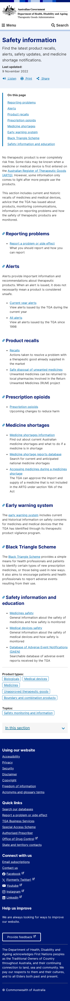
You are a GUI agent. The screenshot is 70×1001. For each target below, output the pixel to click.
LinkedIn (13, 897)
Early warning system (22, 132)
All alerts (16, 318)
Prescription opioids (21, 120)
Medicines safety (22, 613)
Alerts (11, 108)
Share (45, 78)
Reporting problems (21, 102)
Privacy (7, 762)
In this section (17, 728)
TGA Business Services (18, 821)
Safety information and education (31, 144)
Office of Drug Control (19, 839)
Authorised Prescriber (17, 833)
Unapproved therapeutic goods (26, 691)
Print (28, 78)
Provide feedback (20, 938)
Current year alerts (23, 303)
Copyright (9, 780)
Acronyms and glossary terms (23, 792)
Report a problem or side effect (32, 243)
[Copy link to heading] (4, 234)
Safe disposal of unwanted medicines (36, 369)
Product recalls (18, 114)
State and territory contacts (22, 845)
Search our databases (17, 809)
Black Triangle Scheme (23, 138)
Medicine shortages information (32, 435)
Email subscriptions (16, 862)
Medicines (11, 685)
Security (8, 768)
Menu (10, 25)
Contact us (10, 868)
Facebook (14, 874)
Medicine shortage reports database (35, 454)
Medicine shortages (21, 126)
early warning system (23, 515)
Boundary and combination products (30, 697)
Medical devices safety (26, 628)
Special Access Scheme (19, 827)
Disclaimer (9, 774)
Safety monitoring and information (28, 713)
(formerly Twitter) (19, 880)
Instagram (14, 891)
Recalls (15, 350)
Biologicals (11, 679)
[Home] (35, 12)
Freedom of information (19, 786)
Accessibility (11, 756)
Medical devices (35, 679)
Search (62, 25)
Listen (11, 78)
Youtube (13, 885)
